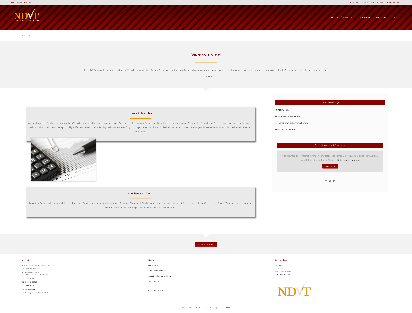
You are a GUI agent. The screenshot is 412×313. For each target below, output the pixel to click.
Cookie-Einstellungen (282, 274)
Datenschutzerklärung (348, 160)
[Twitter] (330, 181)
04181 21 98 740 (17, 2)
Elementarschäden (285, 129)
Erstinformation (280, 265)
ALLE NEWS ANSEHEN (156, 291)
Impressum (279, 268)
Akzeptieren (330, 166)
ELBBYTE (227, 308)
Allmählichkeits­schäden (288, 116)
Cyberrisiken (282, 109)
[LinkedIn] (334, 181)
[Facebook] (326, 181)
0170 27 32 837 (30, 286)
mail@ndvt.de (28, 2)
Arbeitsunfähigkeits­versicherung (292, 122)
